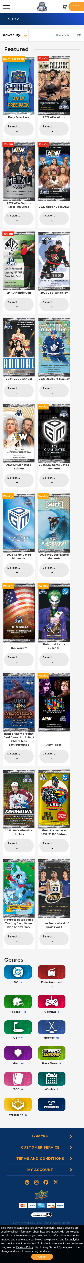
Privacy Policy (24, 1247)
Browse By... (11, 35)
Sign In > (76, 6)
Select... (13, 126)
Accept (42, 1256)
